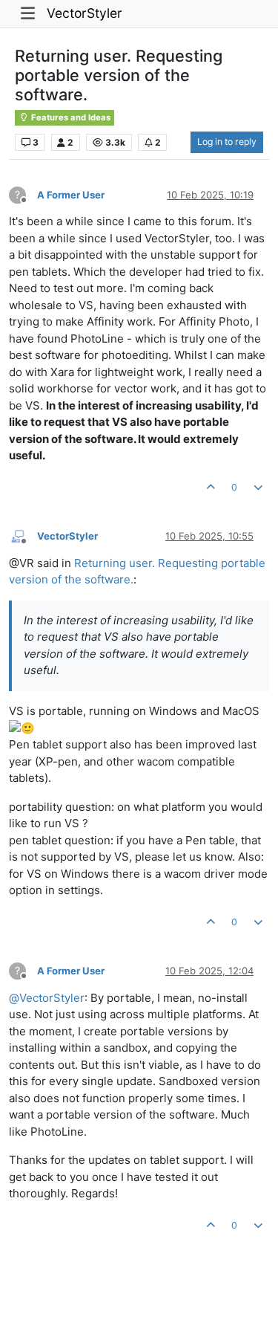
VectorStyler (84, 13)
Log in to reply (227, 141)
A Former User (71, 195)
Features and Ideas (69, 117)
